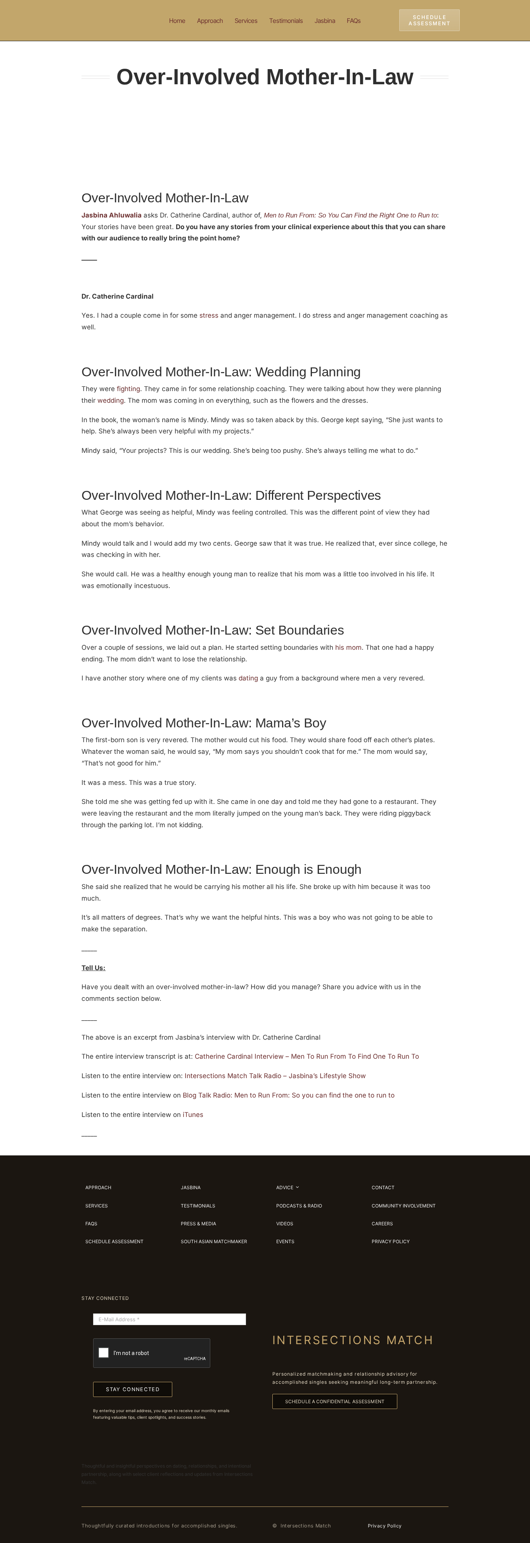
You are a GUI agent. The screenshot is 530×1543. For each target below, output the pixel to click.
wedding (110, 400)
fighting (128, 389)
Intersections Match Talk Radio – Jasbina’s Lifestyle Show (275, 1076)
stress (208, 315)
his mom (348, 647)
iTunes (193, 1115)
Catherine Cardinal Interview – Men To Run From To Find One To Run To (307, 1056)
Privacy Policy (385, 1526)
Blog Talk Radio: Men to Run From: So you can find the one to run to (289, 1095)
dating (248, 678)
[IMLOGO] (105, 11)
